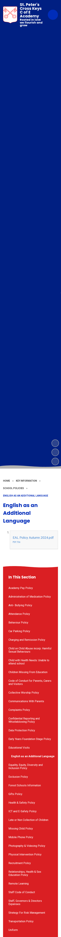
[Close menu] (53, 15)
